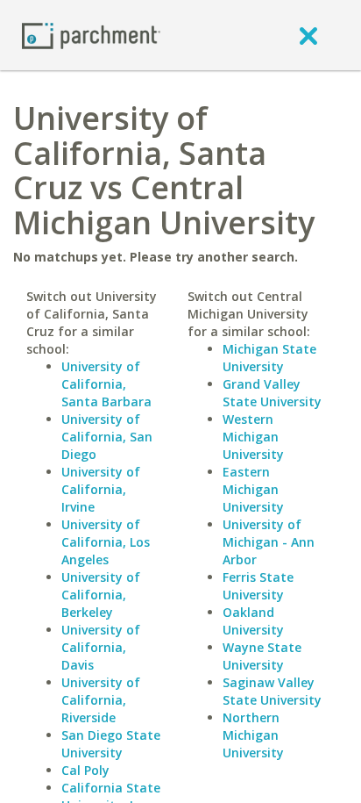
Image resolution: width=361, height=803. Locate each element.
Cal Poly (85, 770)
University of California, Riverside (100, 700)
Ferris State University (258, 586)
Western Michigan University (253, 436)
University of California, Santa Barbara (106, 384)
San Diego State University (110, 744)
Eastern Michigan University (253, 489)
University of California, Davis (100, 647)
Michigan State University (269, 358)
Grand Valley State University (272, 393)
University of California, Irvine (100, 489)
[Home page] (91, 34)
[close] (308, 35)
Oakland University (253, 621)
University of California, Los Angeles (105, 542)
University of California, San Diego (106, 436)
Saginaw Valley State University (272, 691)
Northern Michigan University (253, 735)
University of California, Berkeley (100, 594)
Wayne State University (262, 656)
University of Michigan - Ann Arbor (269, 542)
